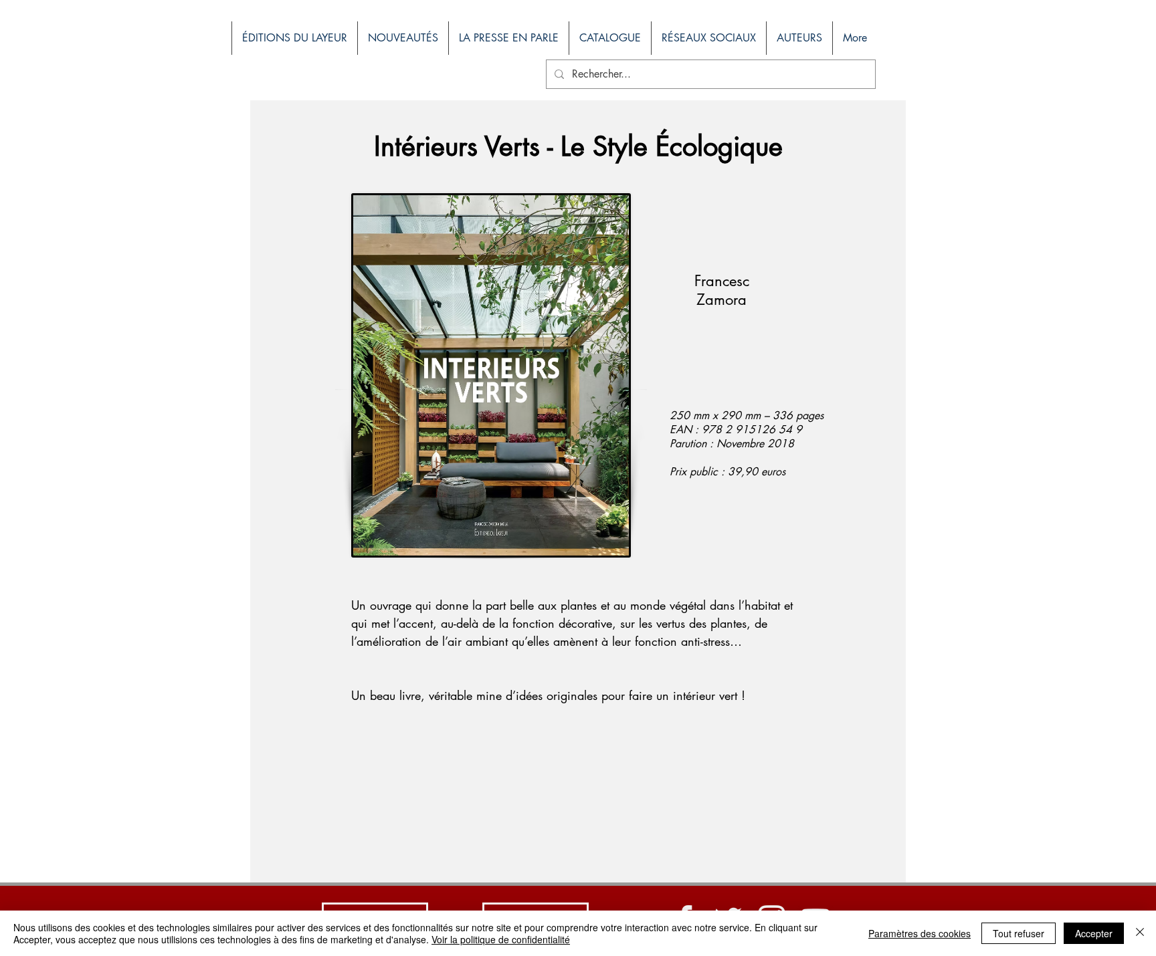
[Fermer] (1140, 933)
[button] (610, 38)
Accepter (1094, 933)
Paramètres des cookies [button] (919, 933)
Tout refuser (1018, 933)
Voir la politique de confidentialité (500, 939)
